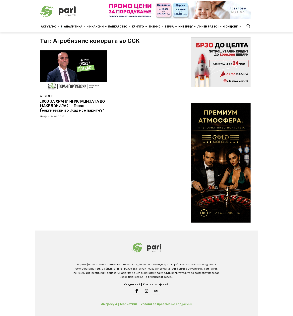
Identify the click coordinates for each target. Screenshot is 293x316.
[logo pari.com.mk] (72, 10)
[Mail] (156, 291)
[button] (248, 25)
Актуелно (46, 96)
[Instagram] (146, 291)
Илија (43, 116)
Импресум (109, 304)
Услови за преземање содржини (166, 304)
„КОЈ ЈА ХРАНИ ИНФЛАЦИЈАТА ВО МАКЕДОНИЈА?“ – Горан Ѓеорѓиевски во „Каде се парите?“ (72, 106)
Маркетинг (128, 304)
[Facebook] (136, 291)
